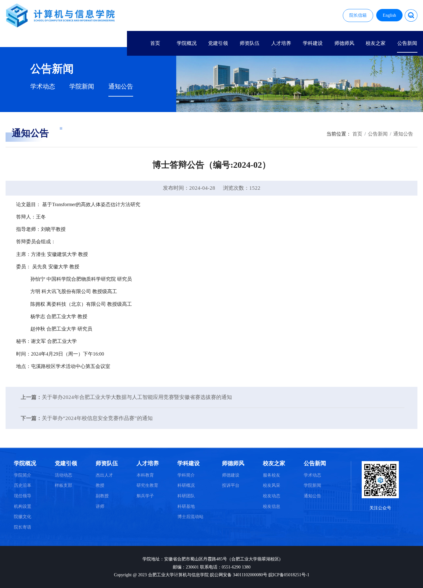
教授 (100, 485)
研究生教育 (147, 485)
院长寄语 (22, 527)
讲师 (100, 506)
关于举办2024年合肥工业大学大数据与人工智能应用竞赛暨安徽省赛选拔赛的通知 (137, 397)
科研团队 (186, 496)
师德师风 (344, 43)
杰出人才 (104, 475)
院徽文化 (22, 516)
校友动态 (271, 496)
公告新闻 (407, 43)
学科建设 (313, 43)
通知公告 (120, 86)
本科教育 (145, 475)
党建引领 (218, 43)
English (389, 15)
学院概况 (187, 43)
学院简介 (22, 475)
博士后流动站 (190, 516)
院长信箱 (358, 15)
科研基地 (186, 506)
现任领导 (22, 496)
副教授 (102, 496)
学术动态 (42, 86)
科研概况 (186, 485)
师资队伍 (249, 43)
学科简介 (186, 475)
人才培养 (281, 43)
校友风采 (271, 485)
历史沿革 (22, 485)
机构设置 (22, 506)
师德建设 (230, 475)
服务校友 (271, 475)
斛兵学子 (145, 496)
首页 (155, 43)
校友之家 (376, 43)
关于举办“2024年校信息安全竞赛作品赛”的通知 (97, 418)
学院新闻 (81, 86)
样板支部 (63, 485)
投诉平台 (230, 485)
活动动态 (63, 475)
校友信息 (271, 506)
